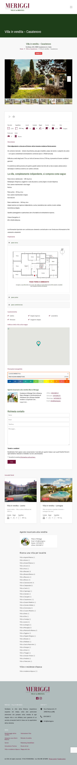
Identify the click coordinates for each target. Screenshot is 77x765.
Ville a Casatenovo (31, 49)
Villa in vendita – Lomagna (53, 506)
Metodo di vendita (26, 738)
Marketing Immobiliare (27, 742)
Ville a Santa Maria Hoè (27, 644)
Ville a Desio (23, 613)
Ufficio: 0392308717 (37, 545)
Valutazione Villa (26, 733)
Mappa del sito (25, 749)
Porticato (12, 320)
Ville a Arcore (24, 566)
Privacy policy (53, 759)
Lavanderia (54, 316)
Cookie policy (62, 759)
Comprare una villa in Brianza (11, 738)
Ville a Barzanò (24, 571)
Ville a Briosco (24, 580)
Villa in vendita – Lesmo (16, 506)
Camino (12, 316)
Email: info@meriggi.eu (38, 541)
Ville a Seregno (24, 647)
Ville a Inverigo (24, 619)
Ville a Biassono (24, 577)
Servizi (7, 742)
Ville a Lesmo (24, 622)
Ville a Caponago (25, 591)
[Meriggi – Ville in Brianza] (17, 11)
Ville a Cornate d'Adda (26, 605)
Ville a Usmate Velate (26, 656)
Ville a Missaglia (25, 627)
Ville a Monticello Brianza (27, 630)
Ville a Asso (23, 568)
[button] (40, 346)
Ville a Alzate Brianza (26, 563)
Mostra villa (20, 497)
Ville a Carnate (24, 594)
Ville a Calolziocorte (26, 583)
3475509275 (56, 396)
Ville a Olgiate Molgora (27, 636)
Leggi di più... (24, 402)
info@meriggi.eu (56, 401)
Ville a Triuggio (24, 653)
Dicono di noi (24, 746)
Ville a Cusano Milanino (27, 611)
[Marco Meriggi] (25, 546)
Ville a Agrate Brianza (26, 557)
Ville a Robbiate (24, 642)
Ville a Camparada (25, 585)
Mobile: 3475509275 (37, 543)
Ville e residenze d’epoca (12, 749)
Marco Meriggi (36, 539)
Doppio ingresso (35, 316)
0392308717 (55, 393)
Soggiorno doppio (35, 320)
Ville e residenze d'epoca (27, 671)
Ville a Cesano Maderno (27, 602)
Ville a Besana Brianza (26, 574)
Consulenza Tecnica (11, 746)
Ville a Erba (23, 616)
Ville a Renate (24, 639)
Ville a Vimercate (25, 661)
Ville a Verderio (24, 658)
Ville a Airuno (24, 560)
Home (21, 49)
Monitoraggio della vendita (10, 734)
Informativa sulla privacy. (27, 457)
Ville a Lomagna (24, 625)
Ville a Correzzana (25, 608)
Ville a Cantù (24, 588)
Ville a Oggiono (24, 633)
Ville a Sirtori (24, 650)
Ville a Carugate (25, 597)
